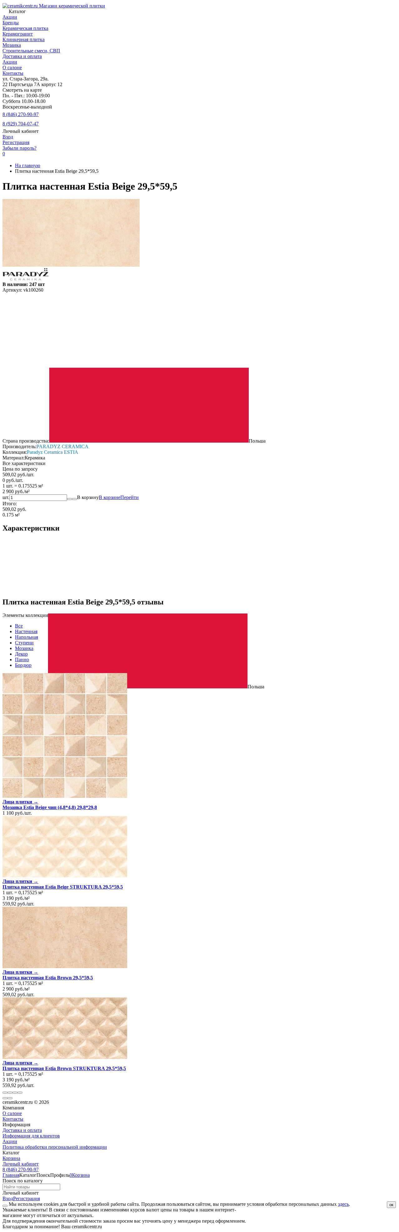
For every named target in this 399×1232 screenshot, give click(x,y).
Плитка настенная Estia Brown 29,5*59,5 (47, 977)
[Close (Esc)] (4, 1093)
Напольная (26, 637)
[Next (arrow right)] (9, 1098)
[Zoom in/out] (19, 1093)
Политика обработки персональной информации (54, 1147)
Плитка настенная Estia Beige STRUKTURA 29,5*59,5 (62, 887)
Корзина (11, 1158)
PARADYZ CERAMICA (62, 446)
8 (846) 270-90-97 (20, 114)
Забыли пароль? (19, 148)
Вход (7, 136)
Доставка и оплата (22, 56)
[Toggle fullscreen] (14, 1093)
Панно (22, 659)
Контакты (12, 73)
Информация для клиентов (31, 1135)
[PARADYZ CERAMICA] (25, 278)
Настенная (26, 631)
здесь (343, 1204)
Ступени (24, 642)
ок (391, 1204)
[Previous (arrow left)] (4, 1098)
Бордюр (23, 665)
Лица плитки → (20, 801)
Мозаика (24, 648)
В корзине (119, 497)
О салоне (12, 67)
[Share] (9, 1093)
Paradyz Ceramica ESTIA (52, 452)
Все (19, 625)
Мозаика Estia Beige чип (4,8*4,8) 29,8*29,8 (49, 807)
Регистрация (15, 142)
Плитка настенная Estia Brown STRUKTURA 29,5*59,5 (64, 1068)
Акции (9, 62)
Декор (21, 654)
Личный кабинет (20, 1164)
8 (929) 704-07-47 (20, 123)
